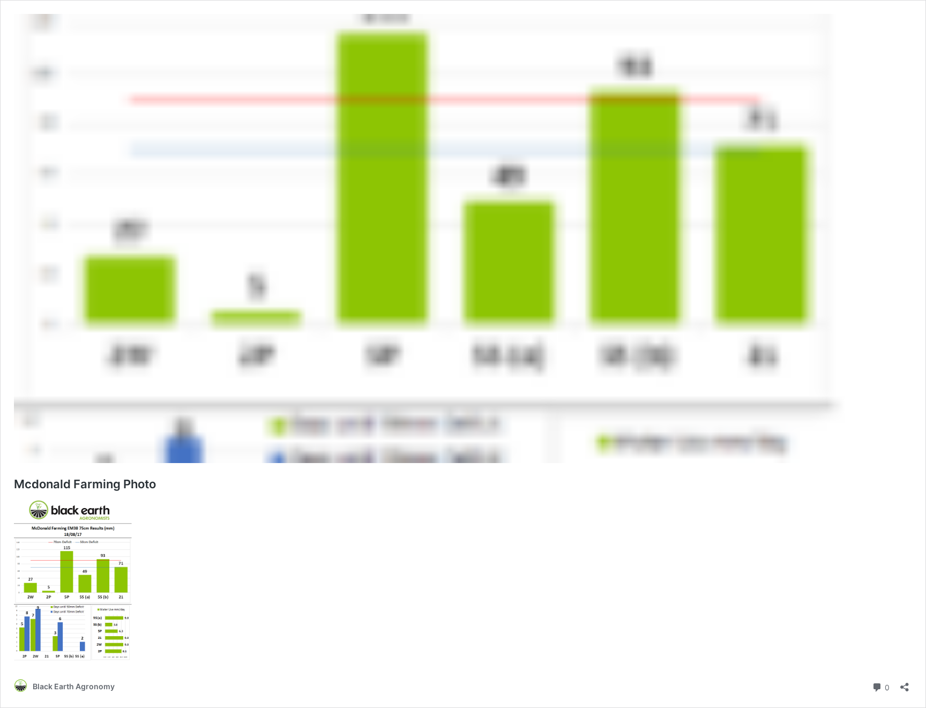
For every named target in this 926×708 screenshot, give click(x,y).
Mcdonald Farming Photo (85, 484)
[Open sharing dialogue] (904, 683)
